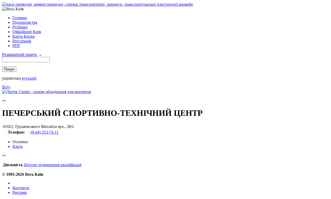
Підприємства (24, 22)
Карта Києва (23, 36)
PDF (16, 45)
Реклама (19, 192)
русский (29, 78)
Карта (17, 146)
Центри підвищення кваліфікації (52, 165)
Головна (19, 18)
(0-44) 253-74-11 (44, 132)
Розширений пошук (19, 54)
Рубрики (20, 27)
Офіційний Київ (26, 31)
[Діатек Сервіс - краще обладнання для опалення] (46, 91)
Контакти (20, 188)
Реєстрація (21, 41)
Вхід (6, 87)
